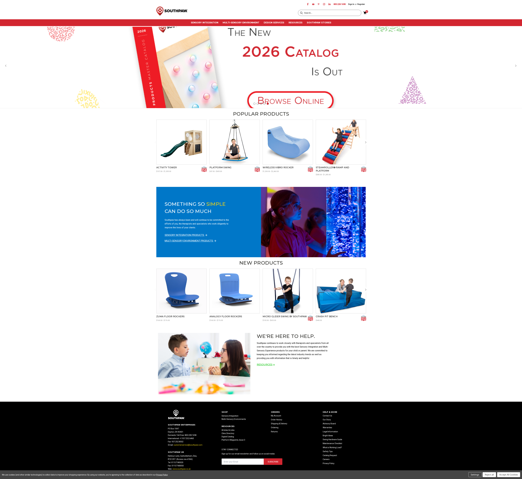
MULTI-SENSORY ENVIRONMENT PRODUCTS (189, 240)
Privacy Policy (328, 463)
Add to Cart (340, 294)
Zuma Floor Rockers (170, 316)
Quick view (181, 138)
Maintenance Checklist (332, 443)
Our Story (327, 420)
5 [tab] (268, 104)
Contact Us (327, 416)
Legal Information (330, 432)
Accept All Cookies (508, 474)
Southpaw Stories (319, 22)
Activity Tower (166, 167)
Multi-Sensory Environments (234, 419)
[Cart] (364, 13)
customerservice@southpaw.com (188, 445)
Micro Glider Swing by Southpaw (285, 316)
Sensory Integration (204, 22)
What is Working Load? (332, 447)
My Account (276, 416)
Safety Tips (328, 451)
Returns (274, 432)
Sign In (351, 4)
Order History (276, 420)
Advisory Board (329, 424)
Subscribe (273, 461)
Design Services (274, 22)
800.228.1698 (340, 4)
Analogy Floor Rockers (225, 316)
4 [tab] (264, 104)
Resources (295, 22)
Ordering (274, 427)
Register (361, 4)
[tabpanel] (261, 67)
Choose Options (181, 145)
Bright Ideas (328, 435)
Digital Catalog (228, 437)
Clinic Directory (228, 433)
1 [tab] (254, 104)
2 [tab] (258, 104)
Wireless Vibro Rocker (278, 167)
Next (516, 65)
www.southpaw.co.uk (182, 469)
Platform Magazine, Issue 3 (233, 440)
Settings (475, 474)
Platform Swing (220, 167)
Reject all (489, 474)
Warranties (327, 427)
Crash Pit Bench (327, 316)
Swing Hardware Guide (332, 439)
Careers (326, 459)
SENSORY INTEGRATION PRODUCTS (185, 235)
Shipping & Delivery (279, 424)
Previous (6, 65)
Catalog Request (330, 455)
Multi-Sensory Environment (241, 22)
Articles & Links (228, 430)
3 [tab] (261, 104)
